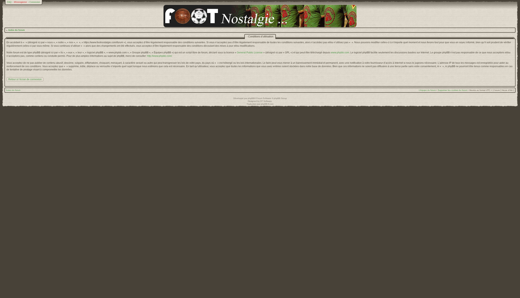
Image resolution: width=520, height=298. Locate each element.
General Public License (250, 52)
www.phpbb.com (340, 52)
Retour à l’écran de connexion (25, 79)
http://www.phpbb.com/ (159, 56)
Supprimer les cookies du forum (452, 90)
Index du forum (16, 30)
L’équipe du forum (427, 90)
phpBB (251, 98)
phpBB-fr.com (267, 104)
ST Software (266, 101)
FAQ (9, 2)
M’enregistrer (20, 2)
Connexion (34, 2)
